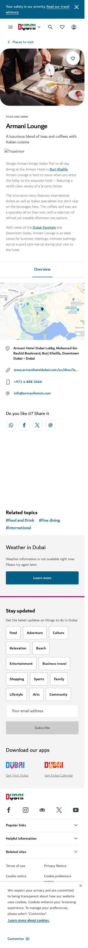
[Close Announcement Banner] (76, 6)
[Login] (74, 27)
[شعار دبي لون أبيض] (20, 798)
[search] (50, 27)
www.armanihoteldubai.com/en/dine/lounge (46, 369)
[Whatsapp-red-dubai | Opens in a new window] (11, 425)
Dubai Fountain (44, 227)
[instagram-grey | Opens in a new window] (25, 810)
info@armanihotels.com (32, 393)
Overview (42, 269)
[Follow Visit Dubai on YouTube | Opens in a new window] (76, 810)
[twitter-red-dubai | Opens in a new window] (37, 425)
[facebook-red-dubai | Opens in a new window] (24, 425)
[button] (18, 938)
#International (18, 527)
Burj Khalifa (59, 169)
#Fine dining (49, 520)
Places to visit (23, 42)
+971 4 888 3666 (28, 381)
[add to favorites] (73, 58)
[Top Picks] (62, 27)
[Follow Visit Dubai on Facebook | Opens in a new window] (8, 810)
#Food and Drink (20, 520)
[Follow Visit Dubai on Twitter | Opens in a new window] (59, 810)
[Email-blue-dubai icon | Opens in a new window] (50, 425)
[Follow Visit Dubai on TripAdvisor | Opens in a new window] (42, 810)
